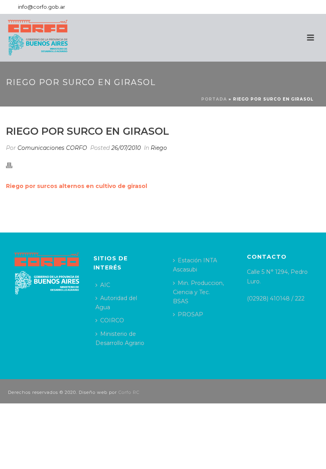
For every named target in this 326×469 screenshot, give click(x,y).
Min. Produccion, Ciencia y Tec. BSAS (198, 292)
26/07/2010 (126, 147)
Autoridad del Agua (116, 303)
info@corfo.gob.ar (41, 7)
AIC (105, 285)
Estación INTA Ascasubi (195, 265)
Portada (214, 99)
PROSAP (190, 314)
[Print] (13, 165)
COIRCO (112, 320)
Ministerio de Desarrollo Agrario (119, 338)
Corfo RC (129, 392)
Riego (159, 147)
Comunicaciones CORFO (52, 147)
